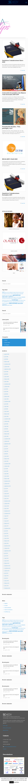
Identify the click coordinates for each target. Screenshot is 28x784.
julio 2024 (6, 389)
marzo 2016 (6, 538)
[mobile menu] (26, 3)
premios (6, 301)
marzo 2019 (6, 493)
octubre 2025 (6, 366)
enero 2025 (6, 381)
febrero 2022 (6, 433)
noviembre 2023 (7, 401)
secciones (13, 303)
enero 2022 (6, 436)
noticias (15, 300)
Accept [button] (11, 782)
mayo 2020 (6, 473)
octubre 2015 (6, 548)
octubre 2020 (6, 466)
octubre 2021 (6, 441)
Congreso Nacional (16, 292)
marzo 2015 (6, 560)
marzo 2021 (6, 456)
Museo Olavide (9, 300)
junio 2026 (6, 356)
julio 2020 (6, 468)
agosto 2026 (6, 354)
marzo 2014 (6, 580)
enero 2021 (6, 461)
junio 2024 (6, 391)
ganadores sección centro (11, 296)
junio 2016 (6, 533)
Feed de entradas (7, 607)
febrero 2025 (6, 379)
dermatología (4, 293)
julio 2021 (6, 446)
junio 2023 (6, 403)
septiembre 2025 (7, 369)
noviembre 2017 (7, 513)
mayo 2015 (6, 558)
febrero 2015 (6, 563)
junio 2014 (6, 573)
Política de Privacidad (7, 727)
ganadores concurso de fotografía (7, 295)
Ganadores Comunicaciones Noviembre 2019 (10, 194)
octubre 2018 (6, 503)
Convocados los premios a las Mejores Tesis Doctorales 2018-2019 (14, 93)
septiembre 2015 (7, 550)
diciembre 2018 (7, 501)
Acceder (6, 605)
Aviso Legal (5, 725)
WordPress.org (7, 611)
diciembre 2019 (7, 481)
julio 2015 (6, 553)
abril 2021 (6, 453)
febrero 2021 (6, 458)
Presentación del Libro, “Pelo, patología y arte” (11, 127)
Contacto (4, 748)
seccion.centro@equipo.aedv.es (10, 746)
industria (23, 297)
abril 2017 (6, 518)
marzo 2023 (6, 411)
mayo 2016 (6, 535)
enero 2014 (6, 585)
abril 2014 (6, 578)
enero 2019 (6, 498)
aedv (3, 292)
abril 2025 (6, 374)
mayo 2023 (6, 406)
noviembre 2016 (7, 528)
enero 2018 (6, 508)
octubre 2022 (6, 421)
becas (6, 292)
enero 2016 (6, 543)
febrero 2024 (6, 396)
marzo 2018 (6, 506)
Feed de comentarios (8, 609)
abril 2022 (6, 428)
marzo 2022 (6, 431)
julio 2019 (6, 488)
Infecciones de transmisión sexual (7, 298)
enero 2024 (6, 398)
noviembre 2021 (7, 438)
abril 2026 (6, 359)
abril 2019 (6, 491)
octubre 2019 (6, 483)
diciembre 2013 (7, 588)
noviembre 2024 (7, 384)
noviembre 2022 (7, 418)
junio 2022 (6, 423)
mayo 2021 (6, 451)
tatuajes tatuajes (9, 305)
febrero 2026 (6, 361)
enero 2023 (6, 416)
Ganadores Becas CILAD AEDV (18, 293)
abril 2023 (6, 408)
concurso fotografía (10, 292)
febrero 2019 (6, 496)
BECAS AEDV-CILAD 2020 (9, 159)
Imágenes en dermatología (17, 297)
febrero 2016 (6, 540)
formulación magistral (9, 293)
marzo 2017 (6, 520)
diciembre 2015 (7, 545)
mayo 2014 (6, 575)
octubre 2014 (6, 570)
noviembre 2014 (7, 568)
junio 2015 (6, 555)
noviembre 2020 (7, 463)
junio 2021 (6, 448)
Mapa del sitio (5, 730)
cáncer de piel (21, 292)
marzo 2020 (6, 476)
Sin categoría (6, 344)
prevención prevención (20, 301)
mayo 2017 (6, 515)
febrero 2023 (6, 413)
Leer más (23, 70)
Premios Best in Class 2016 (12, 301)
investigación (15, 298)
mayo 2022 (6, 426)
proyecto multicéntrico (5, 303)
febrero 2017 (6, 523)
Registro (6, 603)
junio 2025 (6, 371)
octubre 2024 (6, 386)
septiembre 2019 (7, 486)
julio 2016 (6, 530)
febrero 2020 (6, 478)
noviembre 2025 (7, 364)
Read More (16, 782)
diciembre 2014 (7, 565)
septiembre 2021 (7, 443)
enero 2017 (6, 525)
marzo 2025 (6, 376)
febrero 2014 (6, 583)
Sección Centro (7, 342)
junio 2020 (6, 471)
